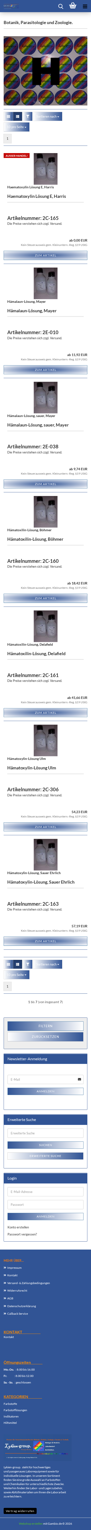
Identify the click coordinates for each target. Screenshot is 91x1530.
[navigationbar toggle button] (85, 6)
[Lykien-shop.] (9, 6)
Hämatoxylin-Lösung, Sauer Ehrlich (34, 873)
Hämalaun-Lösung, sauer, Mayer (31, 416)
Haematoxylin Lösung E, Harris (30, 187)
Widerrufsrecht (17, 1290)
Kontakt (12, 1275)
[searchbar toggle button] (61, 6)
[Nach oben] (77, 1522)
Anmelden (46, 1091)
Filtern (46, 1026)
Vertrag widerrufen (20, 1511)
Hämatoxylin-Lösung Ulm (26, 758)
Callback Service (17, 1313)
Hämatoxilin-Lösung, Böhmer (29, 530)
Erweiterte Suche (45, 1156)
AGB (10, 1298)
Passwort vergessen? (22, 1234)
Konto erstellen (18, 1227)
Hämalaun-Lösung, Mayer (26, 301)
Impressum (14, 1267)
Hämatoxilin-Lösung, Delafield (30, 644)
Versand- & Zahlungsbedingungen (28, 1283)
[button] (8, 116)
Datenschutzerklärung (21, 1306)
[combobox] (47, 116)
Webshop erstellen (31, 1523)
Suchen (45, 1145)
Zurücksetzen (45, 1037)
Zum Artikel (45, 255)
